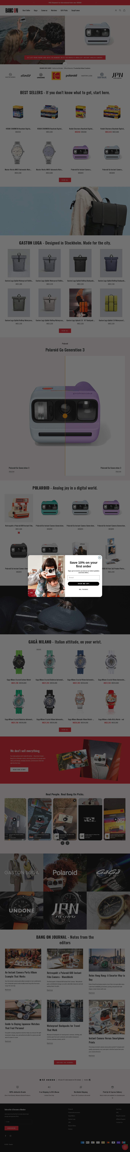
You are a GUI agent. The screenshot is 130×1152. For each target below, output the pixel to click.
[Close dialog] (99, 557)
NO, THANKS (83, 589)
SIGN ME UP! (83, 584)
